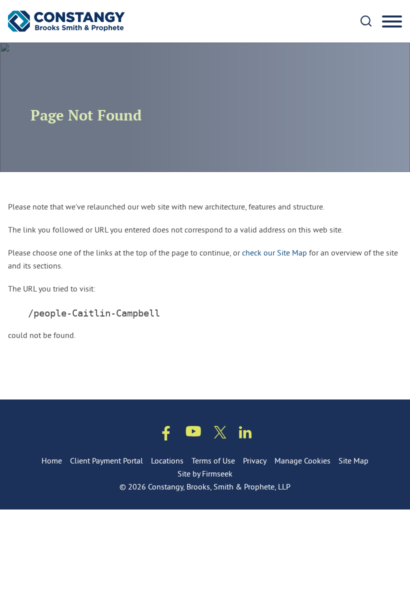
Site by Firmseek (205, 473)
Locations (167, 461)
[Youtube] (194, 433)
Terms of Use (213, 461)
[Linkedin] (245, 434)
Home (52, 461)
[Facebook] (166, 435)
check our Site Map (274, 253)
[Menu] (392, 22)
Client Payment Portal (106, 461)
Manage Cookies (302, 461)
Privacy (254, 461)
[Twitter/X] (220, 434)
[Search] (366, 21)
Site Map (353, 461)
